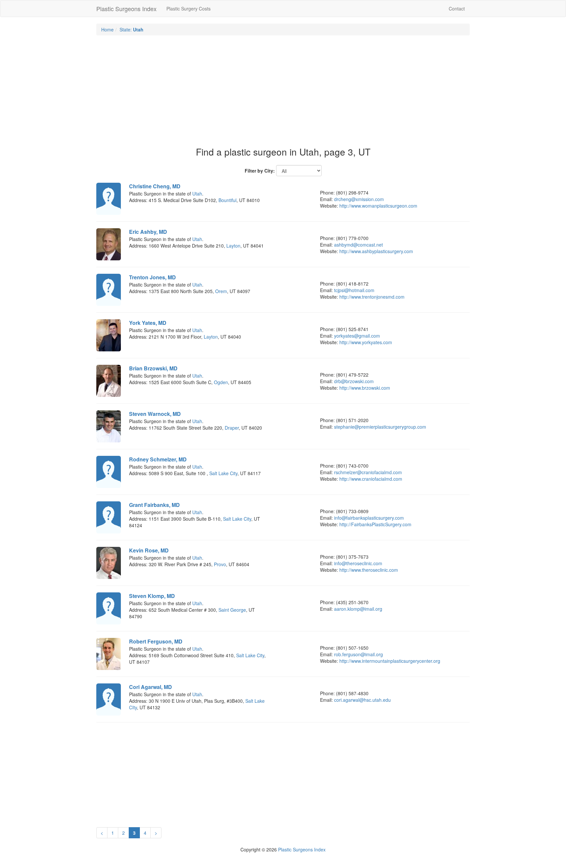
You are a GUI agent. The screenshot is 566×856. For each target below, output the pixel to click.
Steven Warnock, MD (155, 414)
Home (107, 29)
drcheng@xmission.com (359, 199)
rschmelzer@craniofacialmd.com (368, 472)
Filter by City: (260, 170)
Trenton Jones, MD (152, 277)
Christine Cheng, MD (154, 186)
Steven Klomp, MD (152, 596)
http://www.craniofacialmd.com (370, 478)
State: (131, 29)
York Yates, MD (147, 322)
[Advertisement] (283, 88)
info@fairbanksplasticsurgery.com (369, 517)
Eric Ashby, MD (148, 231)
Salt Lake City (223, 473)
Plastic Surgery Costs (188, 8)
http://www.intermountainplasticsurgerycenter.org (389, 661)
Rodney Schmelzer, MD (158, 459)
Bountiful (227, 200)
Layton (233, 245)
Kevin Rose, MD (149, 550)
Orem (221, 291)
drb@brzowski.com (354, 381)
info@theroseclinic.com (358, 563)
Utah (197, 193)
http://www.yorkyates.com (365, 342)
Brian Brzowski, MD (153, 368)
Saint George (232, 609)
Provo (220, 564)
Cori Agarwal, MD (150, 687)
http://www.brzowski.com (364, 387)
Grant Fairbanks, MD (154, 505)
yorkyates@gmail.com (357, 335)
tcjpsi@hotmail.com (354, 290)
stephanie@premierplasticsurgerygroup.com (380, 426)
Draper (232, 427)
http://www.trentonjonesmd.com (372, 296)
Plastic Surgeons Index (126, 8)
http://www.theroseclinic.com (368, 570)
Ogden (221, 382)
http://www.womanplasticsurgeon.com (378, 205)
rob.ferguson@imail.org (358, 654)
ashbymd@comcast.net (358, 244)
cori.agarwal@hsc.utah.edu (362, 700)
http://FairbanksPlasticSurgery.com (375, 524)
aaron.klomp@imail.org (358, 608)
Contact (457, 8)
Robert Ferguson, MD (155, 641)
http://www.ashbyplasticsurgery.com (376, 251)
